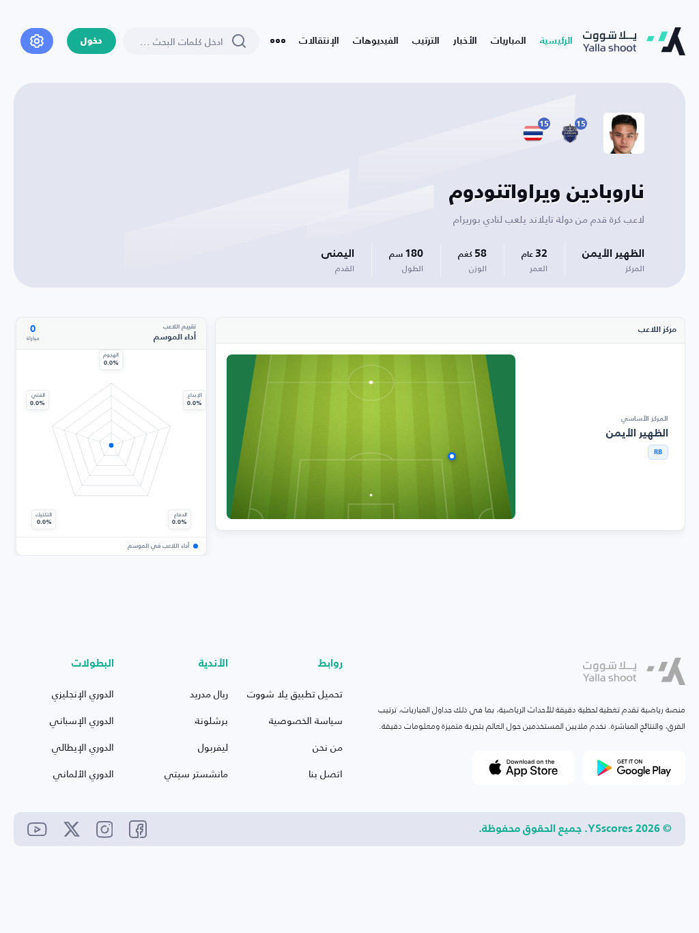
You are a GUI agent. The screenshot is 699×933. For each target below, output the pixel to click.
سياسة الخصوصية (306, 720)
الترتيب (426, 41)
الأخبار (465, 41)
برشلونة (211, 720)
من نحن (328, 747)
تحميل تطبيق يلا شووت (295, 693)
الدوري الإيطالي (83, 747)
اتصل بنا (326, 773)
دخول (91, 41)
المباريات (508, 41)
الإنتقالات (319, 41)
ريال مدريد (209, 693)
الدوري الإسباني (82, 720)
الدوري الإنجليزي (83, 693)
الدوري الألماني (83, 773)
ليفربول (213, 747)
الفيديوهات (376, 41)
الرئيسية (556, 41)
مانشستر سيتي (196, 773)
